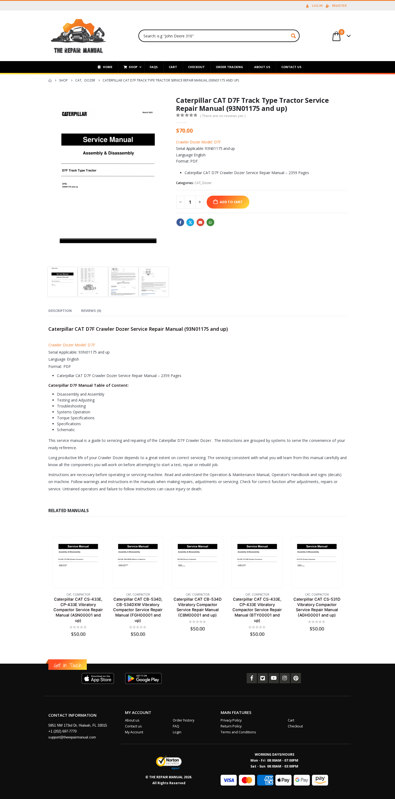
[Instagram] (285, 678)
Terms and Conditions (238, 732)
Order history (183, 720)
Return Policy (231, 726)
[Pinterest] (296, 678)
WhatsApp (210, 222)
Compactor (81, 594)
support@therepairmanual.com (72, 737)
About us (132, 720)
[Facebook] (252, 678)
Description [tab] (60, 310)
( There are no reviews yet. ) (222, 115)
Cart (291, 720)
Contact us (133, 726)
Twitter (190, 222)
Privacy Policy (231, 720)
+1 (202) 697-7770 (62, 731)
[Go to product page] (78, 562)
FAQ (176, 726)
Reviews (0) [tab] (91, 310)
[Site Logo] (78, 36)
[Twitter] (263, 678)
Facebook (180, 222)
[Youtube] (274, 678)
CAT (198, 183)
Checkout (295, 726)
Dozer (207, 183)
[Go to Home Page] (50, 80)
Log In (317, 5)
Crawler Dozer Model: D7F (198, 142)
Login (177, 732)
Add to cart (231, 202)
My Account (134, 732)
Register (339, 5)
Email (200, 222)
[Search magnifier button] (293, 36)
